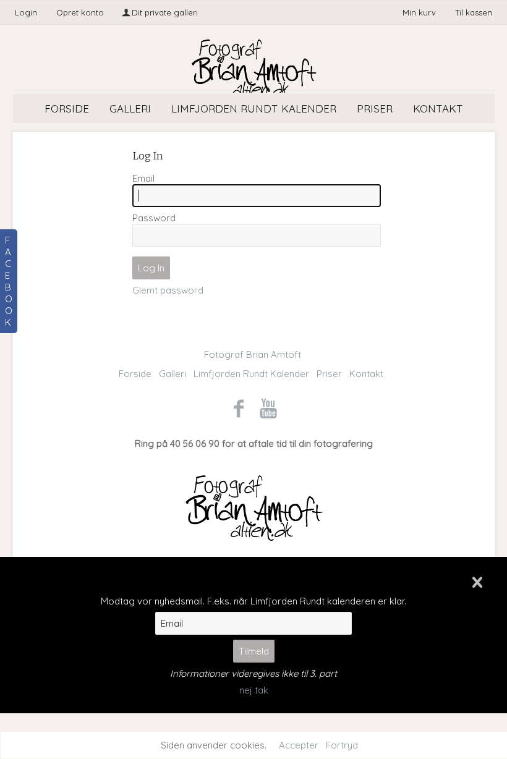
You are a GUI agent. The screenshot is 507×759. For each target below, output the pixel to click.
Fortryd (342, 745)
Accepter (298, 745)
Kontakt (438, 108)
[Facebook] (238, 408)
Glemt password (167, 290)
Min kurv (420, 12)
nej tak (253, 690)
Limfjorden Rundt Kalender (253, 108)
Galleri (130, 108)
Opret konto (80, 12)
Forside (67, 108)
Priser (375, 108)
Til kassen (473, 12)
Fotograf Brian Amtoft (252, 354)
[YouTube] (269, 408)
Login (26, 12)
